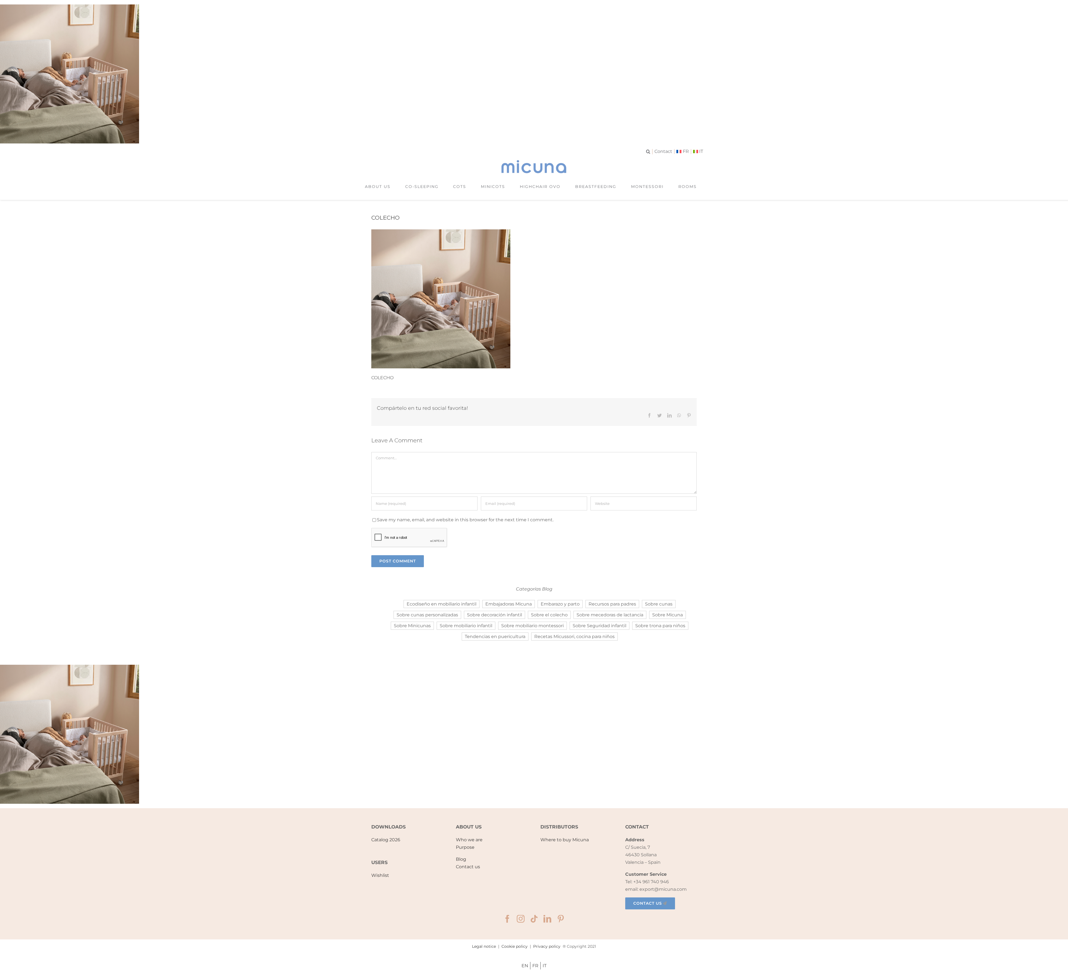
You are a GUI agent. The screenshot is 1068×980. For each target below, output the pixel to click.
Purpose (465, 847)
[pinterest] (561, 919)
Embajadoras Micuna (508, 604)
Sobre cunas (659, 604)
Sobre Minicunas (412, 625)
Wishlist (380, 875)
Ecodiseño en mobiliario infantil (441, 604)
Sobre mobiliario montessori (532, 625)
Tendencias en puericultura (495, 636)
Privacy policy (546, 946)
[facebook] (507, 919)
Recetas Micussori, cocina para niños (574, 636)
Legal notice (484, 946)
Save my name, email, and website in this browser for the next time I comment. (465, 519)
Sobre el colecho (549, 614)
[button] (649, 151)
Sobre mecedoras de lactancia (610, 614)
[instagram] (521, 919)
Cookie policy (514, 946)
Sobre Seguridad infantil (599, 625)
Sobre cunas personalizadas (427, 614)
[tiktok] (534, 919)
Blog (461, 859)
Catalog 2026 (385, 839)
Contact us (468, 866)
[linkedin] (547, 919)
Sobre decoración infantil (494, 614)
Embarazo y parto (560, 604)
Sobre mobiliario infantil (466, 625)
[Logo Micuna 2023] (533, 162)
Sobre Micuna (667, 614)
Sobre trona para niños (660, 625)
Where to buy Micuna (564, 839)
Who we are (469, 839)
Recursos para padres (612, 604)
